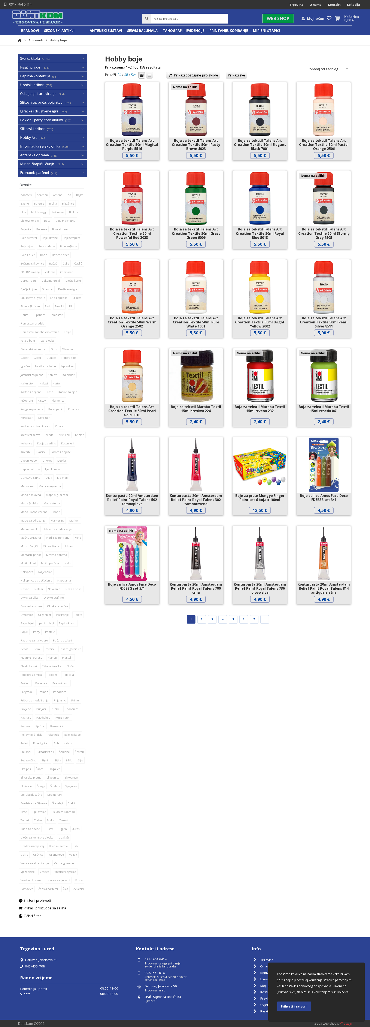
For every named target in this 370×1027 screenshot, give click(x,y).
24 (119, 74)
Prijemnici (60, 700)
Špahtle (55, 786)
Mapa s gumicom (57, 495)
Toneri (25, 820)
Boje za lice (28, 255)
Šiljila (58, 760)
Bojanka (26, 229)
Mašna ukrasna (31, 538)
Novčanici (54, 589)
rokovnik (53, 735)
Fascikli (59, 306)
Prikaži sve (236, 75)
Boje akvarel (29, 238)
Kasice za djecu (68, 392)
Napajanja (64, 580)
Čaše (66, 263)
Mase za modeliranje (58, 529)
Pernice (50, 649)
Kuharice (26, 443)
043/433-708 (35, 966)
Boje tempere (72, 238)
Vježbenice (28, 872)
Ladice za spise (61, 452)
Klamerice (58, 400)
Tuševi (49, 829)
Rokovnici (56, 726)
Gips (54, 349)
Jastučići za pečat (32, 375)
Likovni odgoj (29, 460)
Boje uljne (27, 246)
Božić (43, 255)
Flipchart (39, 315)
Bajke (80, 195)
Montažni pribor (31, 555)
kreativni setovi (30, 435)
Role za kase (72, 735)
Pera (37, 649)
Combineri (66, 272)
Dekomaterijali (51, 281)
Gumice (51, 358)
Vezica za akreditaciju (35, 863)
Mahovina (27, 486)
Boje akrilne (60, 229)
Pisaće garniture (70, 649)
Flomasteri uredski (33, 323)
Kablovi (52, 375)
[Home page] (19, 40)
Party (36, 632)
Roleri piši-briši (63, 743)
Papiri (24, 632)
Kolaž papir (55, 409)
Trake (50, 820)
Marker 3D (57, 520)
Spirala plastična (31, 795)
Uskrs (24, 855)
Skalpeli (26, 769)
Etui (47, 306)
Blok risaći (57, 212)
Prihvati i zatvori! (294, 1006)
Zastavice (27, 889)
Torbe (38, 820)
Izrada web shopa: (326, 1023)
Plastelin (67, 657)
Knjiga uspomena (32, 409)
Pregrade (27, 692)
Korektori (44, 418)
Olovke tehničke (57, 606)
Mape (56, 512)
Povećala (41, 683)
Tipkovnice (39, 812)
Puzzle (55, 709)
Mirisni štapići (51, 546)
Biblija (53, 203)
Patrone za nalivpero (34, 640)
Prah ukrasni (60, 683)
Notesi (38, 589)
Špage (41, 786)
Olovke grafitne (54, 597)
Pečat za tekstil (63, 640)
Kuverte (26, 452)
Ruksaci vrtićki (45, 752)
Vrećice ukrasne (31, 880)
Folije (67, 332)
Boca (47, 221)
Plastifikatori (29, 666)
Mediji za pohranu (58, 538)
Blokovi (74, 212)
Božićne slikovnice (32, 263)
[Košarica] (337, 18)
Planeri (52, 657)
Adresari (42, 195)
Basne (25, 203)
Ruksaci (26, 752)
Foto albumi (28, 340)
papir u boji (46, 623)
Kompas (73, 409)
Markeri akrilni (30, 529)
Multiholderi (28, 563)
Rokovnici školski (31, 735)
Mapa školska (30, 503)
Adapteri (26, 195)
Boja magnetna (65, 221)
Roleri (24, 743)
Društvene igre (67, 289)
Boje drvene (50, 238)
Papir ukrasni (67, 623)
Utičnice (38, 855)
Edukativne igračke (33, 298)
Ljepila (61, 460)
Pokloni (25, 683)
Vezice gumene (64, 863)
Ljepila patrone (30, 469)
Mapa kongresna (50, 486)
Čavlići (78, 263)
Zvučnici (78, 889)
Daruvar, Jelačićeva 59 (41, 960)
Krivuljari (64, 435)
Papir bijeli (27, 623)
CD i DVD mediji (30, 272)
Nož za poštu (74, 589)
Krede (50, 435)
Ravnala (26, 717)
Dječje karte (73, 281)
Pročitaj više (199, 164)
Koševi (59, 426)
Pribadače (59, 692)
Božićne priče (60, 255)
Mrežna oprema (56, 555)
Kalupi (44, 383)
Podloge (52, 675)
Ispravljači (67, 366)
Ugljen (63, 829)
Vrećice (44, 872)
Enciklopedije (58, 298)
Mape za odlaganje (33, 520)
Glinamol (67, 349)
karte (56, 383)
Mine (78, 538)
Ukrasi (76, 829)
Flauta (24, 315)
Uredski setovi (58, 846)
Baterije (39, 203)
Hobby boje (68, 358)
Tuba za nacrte (30, 829)
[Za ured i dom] (38, 17)
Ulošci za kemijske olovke (37, 837)
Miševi (69, 546)
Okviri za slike (30, 597)
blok (23, 212)
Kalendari (69, 375)
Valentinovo (56, 855)
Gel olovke (48, 340)
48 (126, 74)
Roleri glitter (41, 743)
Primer (75, 700)
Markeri (74, 520)
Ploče (70, 666)
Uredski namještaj (32, 846)
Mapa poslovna (31, 495)
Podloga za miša (31, 675)
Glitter (24, 358)
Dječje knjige (29, 289)
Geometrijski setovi (33, 349)
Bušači (53, 263)
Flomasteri (56, 315)
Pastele (50, 632)
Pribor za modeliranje (35, 700)
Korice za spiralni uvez (35, 426)
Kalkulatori (27, 383)
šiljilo (69, 760)
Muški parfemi (50, 563)
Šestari (79, 752)
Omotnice (27, 615)
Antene (58, 195)
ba (69, 195)
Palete (78, 615)
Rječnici (40, 726)
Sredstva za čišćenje (34, 803)
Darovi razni (28, 281)
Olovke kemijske (31, 606)
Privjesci (26, 709)
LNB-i (49, 478)
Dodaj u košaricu (135, 164)
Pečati (24, 649)
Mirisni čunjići (29, 546)
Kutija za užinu (46, 443)
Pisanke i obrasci (32, 657)
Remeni (25, 726)
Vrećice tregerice (65, 872)
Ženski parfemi (48, 889)
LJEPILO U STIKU (30, 478)
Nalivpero (27, 572)
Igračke (25, 366)
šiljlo (80, 760)
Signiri (45, 760)
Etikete (77, 298)
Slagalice (54, 769)
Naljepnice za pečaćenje (36, 580)
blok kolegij (38, 212)
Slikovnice (71, 777)
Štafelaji (57, 803)
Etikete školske (30, 306)
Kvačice (41, 452)
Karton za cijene (31, 392)
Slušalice (26, 786)
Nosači (25, 589)
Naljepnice (45, 572)
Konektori (27, 418)
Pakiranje (62, 615)
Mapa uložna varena (34, 512)
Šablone (64, 752)
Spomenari (54, 795)
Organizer (44, 615)
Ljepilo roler (52, 469)
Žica (65, 889)
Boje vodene (47, 246)
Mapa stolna (52, 503)
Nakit (68, 563)
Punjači (41, 709)
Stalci (71, 803)
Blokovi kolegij (30, 221)
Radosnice (72, 709)
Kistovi (42, 400)
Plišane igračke (51, 666)
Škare (39, 769)
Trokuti (64, 820)
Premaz (43, 692)
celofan (50, 272)
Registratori (62, 717)
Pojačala (68, 675)
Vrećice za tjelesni (58, 880)
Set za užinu (28, 760)
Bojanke (41, 229)
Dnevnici (47, 289)
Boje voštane (68, 246)
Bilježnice (68, 203)
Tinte (24, 812)
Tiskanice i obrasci (63, 812)
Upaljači (64, 837)
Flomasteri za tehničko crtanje (40, 332)
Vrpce (79, 880)
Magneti (62, 478)
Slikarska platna (31, 777)
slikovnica (53, 777)
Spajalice (71, 786)
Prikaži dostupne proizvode (196, 75)
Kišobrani (27, 400)
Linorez (47, 460)
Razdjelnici (43, 717)
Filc (71, 306)
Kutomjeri (67, 443)
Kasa (50, 392)
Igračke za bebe (45, 366)
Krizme (79, 435)
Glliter (37, 358)
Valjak (73, 855)
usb (75, 846)
